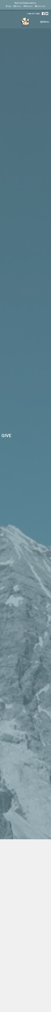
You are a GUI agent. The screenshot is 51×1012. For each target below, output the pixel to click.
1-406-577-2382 (33, 14)
